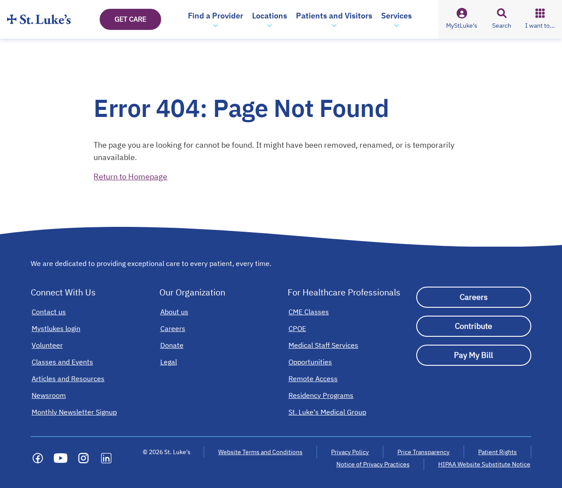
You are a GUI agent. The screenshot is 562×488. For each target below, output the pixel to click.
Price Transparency (423, 452)
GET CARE (130, 19)
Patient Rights (497, 452)
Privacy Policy (350, 452)
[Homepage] (39, 19)
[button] (215, 19)
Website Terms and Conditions (260, 452)
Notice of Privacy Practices (373, 464)
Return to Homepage (130, 176)
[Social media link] (38, 458)
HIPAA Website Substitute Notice (484, 464)
